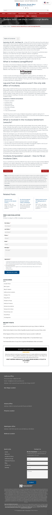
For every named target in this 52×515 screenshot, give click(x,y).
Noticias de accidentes (9, 306)
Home (3, 13)
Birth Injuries (6, 286)
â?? (27, 362)
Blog (28, 16)
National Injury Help (20, 510)
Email (6, 241)
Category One (7, 295)
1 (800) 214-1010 (34, 1)
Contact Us (34, 16)
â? (25, 362)
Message (7, 247)
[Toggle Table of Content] (17, 39)
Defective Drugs (33, 13)
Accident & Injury (11, 13)
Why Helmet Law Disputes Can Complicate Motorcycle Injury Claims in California (23, 326)
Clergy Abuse (7, 297)
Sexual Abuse (7, 314)
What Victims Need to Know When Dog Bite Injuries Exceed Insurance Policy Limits (24, 330)
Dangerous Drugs (8, 300)
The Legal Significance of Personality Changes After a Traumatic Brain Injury (22, 337)
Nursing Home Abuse (8, 309)
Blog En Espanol (7, 289)
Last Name (8, 229)
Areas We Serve (22, 13)
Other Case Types (19, 16)
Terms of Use (27, 510)
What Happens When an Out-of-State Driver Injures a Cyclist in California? (22, 334)
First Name (8, 223)
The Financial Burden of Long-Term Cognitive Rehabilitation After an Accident (23, 341)
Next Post (45, 171)
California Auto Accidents (9, 292)
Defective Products (44, 13)
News (8, 26)
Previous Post (8, 171)
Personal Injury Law (8, 311)
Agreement (8, 259)
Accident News (7, 283)
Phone (7, 235)
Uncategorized (7, 317)
